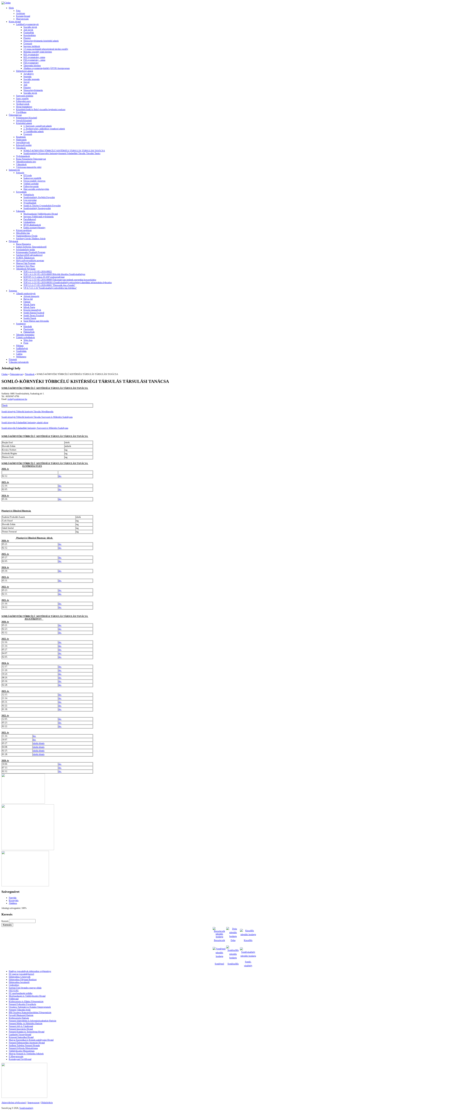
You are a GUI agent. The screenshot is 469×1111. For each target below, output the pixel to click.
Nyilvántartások (23, 156)
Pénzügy (27, 38)
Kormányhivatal (23, 16)
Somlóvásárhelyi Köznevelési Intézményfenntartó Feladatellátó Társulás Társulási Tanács (61, 153)
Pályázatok (13, 241)
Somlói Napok (29, 318)
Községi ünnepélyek (32, 310)
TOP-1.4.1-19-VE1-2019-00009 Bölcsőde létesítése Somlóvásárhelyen (54, 274)
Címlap (4, 374)
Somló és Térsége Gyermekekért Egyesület (42, 205)
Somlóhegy (21, 323)
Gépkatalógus (29, 222)
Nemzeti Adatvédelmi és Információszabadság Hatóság (32, 1020)
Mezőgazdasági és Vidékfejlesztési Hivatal (27, 996)
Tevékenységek (22, 104)
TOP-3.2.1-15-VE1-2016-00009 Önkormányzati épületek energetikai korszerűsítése (59, 279)
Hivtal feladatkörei (24, 106)
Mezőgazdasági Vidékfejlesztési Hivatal (40, 214)
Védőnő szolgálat (30, 183)
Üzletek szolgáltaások (25, 337)
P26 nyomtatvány (31, 63)
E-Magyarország (16, 1056)
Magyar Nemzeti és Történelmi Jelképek (26, 1053)
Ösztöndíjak (28, 32)
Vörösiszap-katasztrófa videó (28, 167)
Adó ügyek (28, 30)
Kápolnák (27, 326)
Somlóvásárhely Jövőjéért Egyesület (39, 197)
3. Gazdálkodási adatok (33, 131)
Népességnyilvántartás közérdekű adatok (41, 41)
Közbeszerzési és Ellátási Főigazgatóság (26, 1001)
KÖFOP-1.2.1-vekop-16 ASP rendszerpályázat (43, 277)
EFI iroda (27, 175)
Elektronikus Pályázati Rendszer (23, 979)
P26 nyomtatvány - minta (34, 60)
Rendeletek (21, 137)
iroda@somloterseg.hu (17, 399)
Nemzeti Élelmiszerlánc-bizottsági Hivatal (27, 1042)
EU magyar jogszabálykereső (21, 974)
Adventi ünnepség (31, 296)
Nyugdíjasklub (29, 203)
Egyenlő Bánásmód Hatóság (21, 1015)
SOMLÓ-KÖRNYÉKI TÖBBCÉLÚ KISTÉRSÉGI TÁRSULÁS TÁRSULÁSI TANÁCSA (64, 150)
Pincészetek (28, 329)
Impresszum (33, 1102)
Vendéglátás (21, 351)
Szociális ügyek (30, 27)
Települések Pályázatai (25, 268)
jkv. (60, 476)
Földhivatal (14, 998)
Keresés (5, 921)
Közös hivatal (15, 21)
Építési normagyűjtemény (34, 227)
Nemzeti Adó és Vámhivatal (21, 1026)
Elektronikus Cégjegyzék (19, 977)
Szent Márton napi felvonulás (36, 321)
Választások (21, 164)
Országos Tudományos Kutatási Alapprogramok (30, 1007)
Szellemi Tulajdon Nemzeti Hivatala (24, 1045)
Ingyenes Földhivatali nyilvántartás (38, 216)
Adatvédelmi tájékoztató (13, 1102)
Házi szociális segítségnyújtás (36, 189)
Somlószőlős (233, 964)
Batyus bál (28, 299)
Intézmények (14, 170)
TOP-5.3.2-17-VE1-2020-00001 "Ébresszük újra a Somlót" (49, 285)
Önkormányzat (15, 115)
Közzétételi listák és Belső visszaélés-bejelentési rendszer (40, 109)
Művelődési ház (23, 233)
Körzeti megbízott (24, 230)
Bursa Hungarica (23, 244)
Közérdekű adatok (24, 123)
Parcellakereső (29, 219)
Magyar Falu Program (25, 263)
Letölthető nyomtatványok (27, 24)
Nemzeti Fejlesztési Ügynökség (22, 1004)
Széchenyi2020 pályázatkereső (29, 255)
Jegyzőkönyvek (23, 142)
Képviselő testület (24, 145)
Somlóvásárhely (26, 1108)
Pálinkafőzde (29, 332)
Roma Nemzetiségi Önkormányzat (31, 159)
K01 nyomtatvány (31, 54)
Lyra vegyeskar (30, 200)
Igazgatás (27, 76)
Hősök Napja (29, 304)
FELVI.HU (14, 990)
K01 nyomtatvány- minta (34, 57)
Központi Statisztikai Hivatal (21, 1037)
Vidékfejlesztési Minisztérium (21, 1051)
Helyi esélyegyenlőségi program (30, 260)
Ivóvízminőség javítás (25, 249)
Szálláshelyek (22, 348)
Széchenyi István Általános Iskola (30, 238)
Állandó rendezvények (26, 293)
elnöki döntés (39, 743)
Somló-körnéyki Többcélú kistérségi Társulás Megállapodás (27, 411)
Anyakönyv (28, 74)
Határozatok (21, 139)
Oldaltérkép (47, 1102)
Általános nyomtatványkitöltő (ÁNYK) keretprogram (46, 68)
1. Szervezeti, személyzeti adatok (37, 126)
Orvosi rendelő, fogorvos (34, 181)
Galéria (19, 354)
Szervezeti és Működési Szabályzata (57, 417)
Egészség (20, 172)
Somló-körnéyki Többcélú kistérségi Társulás (21, 417)
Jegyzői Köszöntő (24, 120)
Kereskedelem (29, 35)
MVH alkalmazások (32, 225)
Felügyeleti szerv (23, 101)
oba (233, 940)
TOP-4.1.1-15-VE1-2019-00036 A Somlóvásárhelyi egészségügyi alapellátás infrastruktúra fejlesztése (67, 282)
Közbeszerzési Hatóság (19, 1018)
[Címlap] (6, 2)
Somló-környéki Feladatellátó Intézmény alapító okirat (24, 422)
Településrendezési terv (26, 161)
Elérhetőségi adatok (24, 71)
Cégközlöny (14, 985)
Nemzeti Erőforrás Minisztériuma (23, 1048)
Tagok (5, 405)
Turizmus (13, 290)
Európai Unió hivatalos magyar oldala (25, 987)
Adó (25, 84)
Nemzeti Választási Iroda (19, 1009)
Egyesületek (21, 192)
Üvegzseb (27, 43)
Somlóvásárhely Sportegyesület (37, 208)
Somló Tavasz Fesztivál (33, 315)
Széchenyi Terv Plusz (25, 266)
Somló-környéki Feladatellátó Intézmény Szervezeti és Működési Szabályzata (34, 428)
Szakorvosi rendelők (32, 178)
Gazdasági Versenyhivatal (20, 1034)
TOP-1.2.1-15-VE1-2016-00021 (37, 271)
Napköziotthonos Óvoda (26, 236)
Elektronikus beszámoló (19, 982)
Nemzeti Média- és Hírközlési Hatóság (25, 1023)
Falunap (26, 301)
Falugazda (20, 211)
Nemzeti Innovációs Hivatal (21, 1029)
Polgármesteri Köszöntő (26, 117)
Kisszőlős (248, 940)
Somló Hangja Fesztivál (33, 312)
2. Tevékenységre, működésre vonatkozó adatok (44, 128)
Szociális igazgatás (31, 79)
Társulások (21, 148)
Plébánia (19, 345)
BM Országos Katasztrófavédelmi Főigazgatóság (30, 1012)
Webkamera (21, 356)
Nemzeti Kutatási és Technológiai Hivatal (26, 1031)
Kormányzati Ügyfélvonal (20, 1059)
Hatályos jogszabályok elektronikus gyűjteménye (30, 971)
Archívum (20, 13)
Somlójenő (219, 964)
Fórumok (13, 359)
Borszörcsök (219, 940)
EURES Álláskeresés (25, 258)
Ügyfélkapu (21, 112)
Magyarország (22, 19)
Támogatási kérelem (32, 65)
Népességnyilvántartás (33, 90)
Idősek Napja (29, 307)
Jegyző (26, 82)
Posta (25, 343)
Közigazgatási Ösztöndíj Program (30, 252)
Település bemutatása (25, 334)
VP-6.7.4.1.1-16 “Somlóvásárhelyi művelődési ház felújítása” (50, 288)
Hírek (11, 8)
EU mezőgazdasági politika (20, 993)
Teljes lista (27, 340)
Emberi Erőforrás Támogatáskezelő (31, 247)
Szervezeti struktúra (24, 95)
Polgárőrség (28, 194)
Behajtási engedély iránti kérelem (37, 52)
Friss (18, 10)
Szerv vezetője (22, 98)
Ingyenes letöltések (31, 46)
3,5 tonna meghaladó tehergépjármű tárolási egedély (45, 49)
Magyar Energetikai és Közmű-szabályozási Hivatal (31, 1040)
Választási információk (19, 362)
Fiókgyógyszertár (31, 186)
